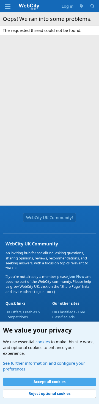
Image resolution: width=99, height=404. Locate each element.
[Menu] (7, 6)
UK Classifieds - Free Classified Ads (68, 314)
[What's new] (81, 6)
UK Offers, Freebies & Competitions (23, 314)
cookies (42, 341)
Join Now (76, 276)
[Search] (92, 6)
